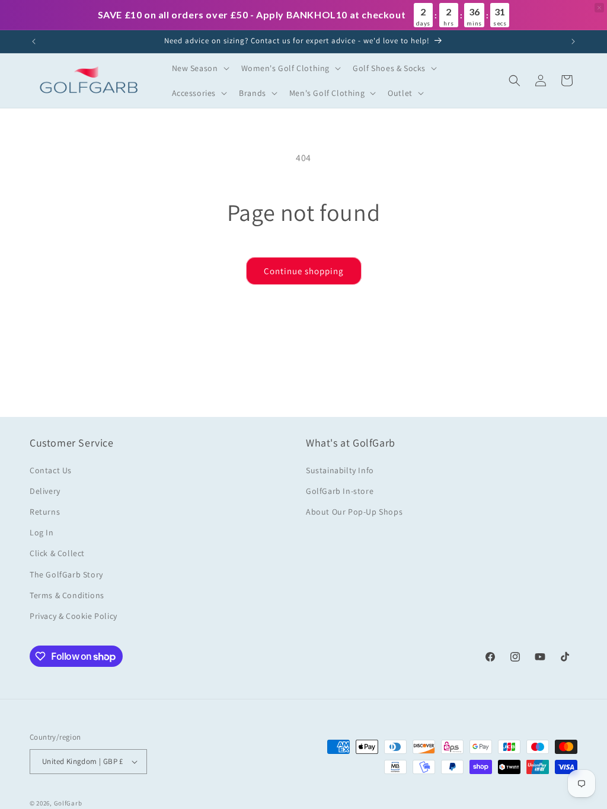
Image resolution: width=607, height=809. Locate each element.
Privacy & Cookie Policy (73, 616)
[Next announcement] (573, 41)
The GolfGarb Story (66, 574)
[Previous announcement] (34, 41)
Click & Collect (57, 553)
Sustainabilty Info (340, 470)
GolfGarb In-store (339, 491)
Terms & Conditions (67, 595)
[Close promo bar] (599, 7)
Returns (45, 511)
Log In (42, 532)
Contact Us (51, 470)
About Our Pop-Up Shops (354, 511)
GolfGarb (68, 803)
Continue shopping (304, 271)
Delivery (45, 491)
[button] (199, 68)
